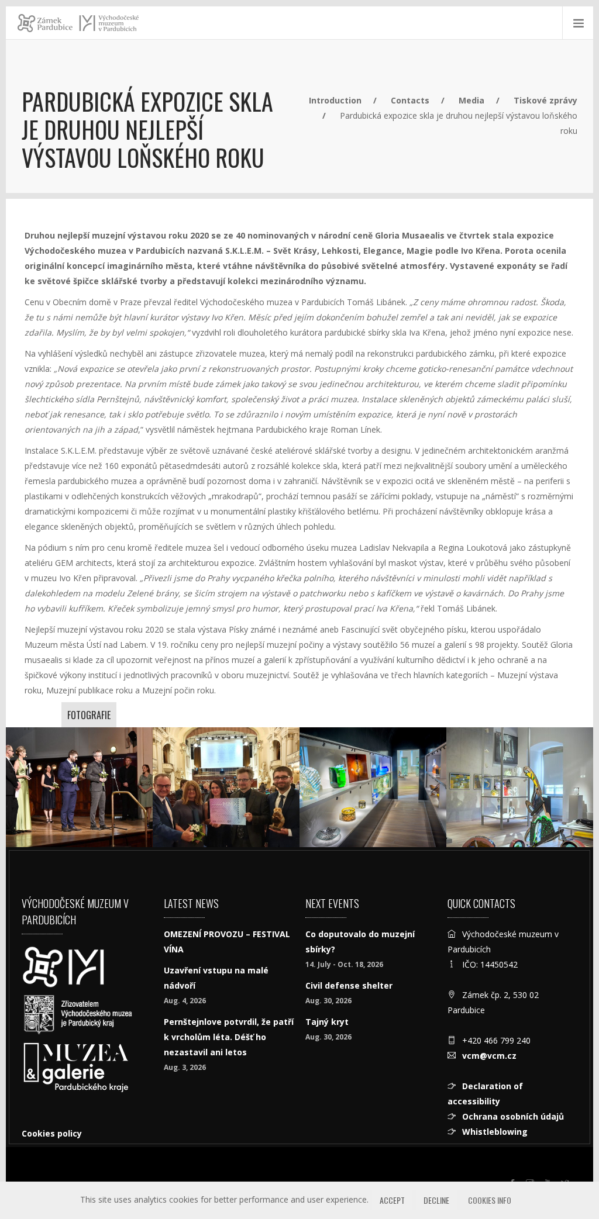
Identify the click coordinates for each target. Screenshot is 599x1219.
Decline (436, 1200)
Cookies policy (52, 1133)
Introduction (335, 100)
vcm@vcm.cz (489, 1055)
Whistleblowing (495, 1131)
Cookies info (489, 1200)
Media (471, 100)
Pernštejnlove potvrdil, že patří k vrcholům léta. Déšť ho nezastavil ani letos (229, 1037)
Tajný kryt (327, 1021)
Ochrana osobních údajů (513, 1116)
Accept (392, 1200)
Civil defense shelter (349, 985)
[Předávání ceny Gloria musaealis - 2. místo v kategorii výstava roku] (79, 787)
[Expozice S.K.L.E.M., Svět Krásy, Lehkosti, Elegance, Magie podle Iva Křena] (373, 787)
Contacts (410, 100)
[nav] (566, 1174)
